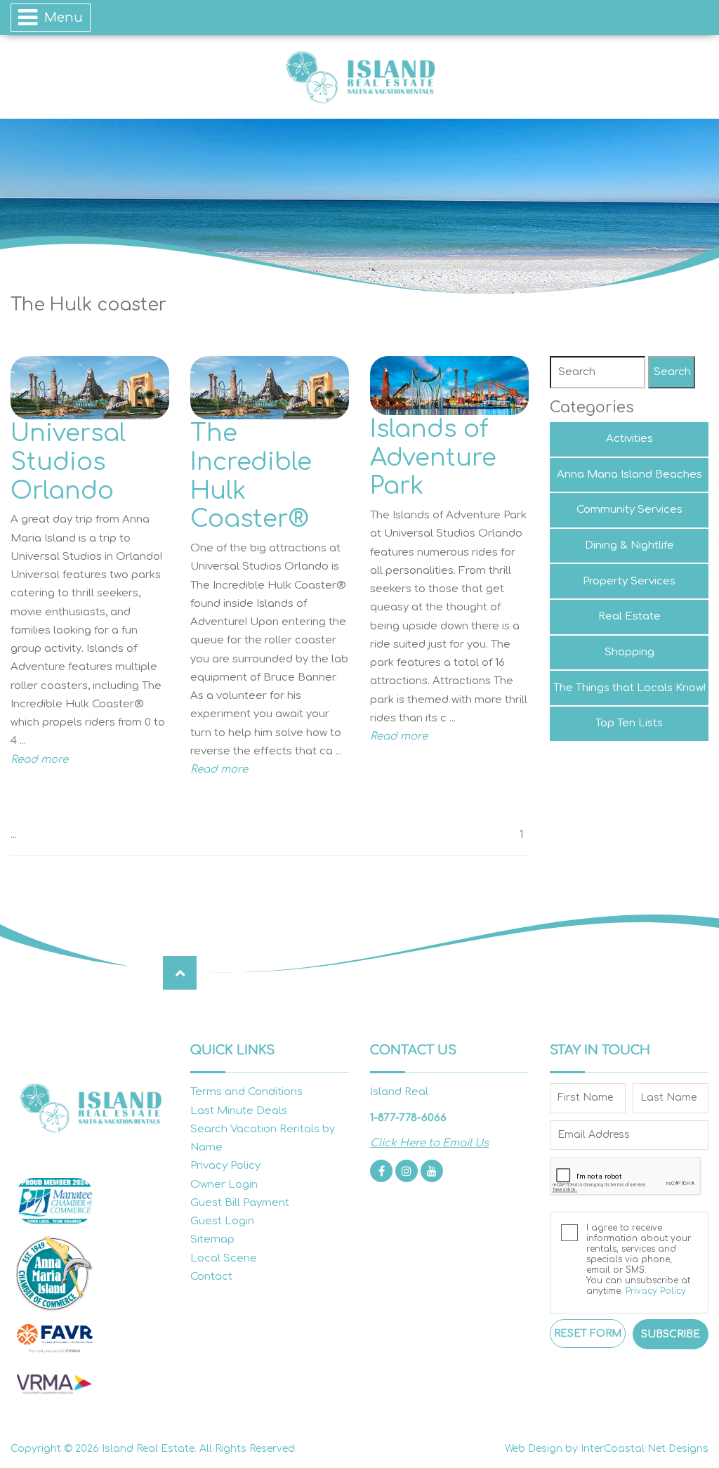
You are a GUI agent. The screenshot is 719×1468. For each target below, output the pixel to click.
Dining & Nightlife (629, 545)
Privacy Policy (225, 1166)
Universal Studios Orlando (68, 462)
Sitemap (212, 1239)
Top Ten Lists (629, 723)
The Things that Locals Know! (629, 688)
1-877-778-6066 (408, 1118)
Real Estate (629, 616)
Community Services (629, 510)
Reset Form (587, 1333)
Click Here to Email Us (429, 1143)
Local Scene (223, 1258)
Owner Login (224, 1185)
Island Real (359, 77)
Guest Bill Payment (239, 1203)
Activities (629, 439)
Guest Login (222, 1221)
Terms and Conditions (246, 1092)
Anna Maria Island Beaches (629, 474)
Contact (211, 1277)
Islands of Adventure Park (433, 458)
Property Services (629, 581)
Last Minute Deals (238, 1111)
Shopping (629, 652)
